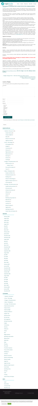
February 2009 (7, 264)
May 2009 (6, 258)
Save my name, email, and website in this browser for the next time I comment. (5, 110)
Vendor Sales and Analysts (10, 211)
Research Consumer (9, 138)
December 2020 (7, 235)
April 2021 (6, 228)
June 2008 (6, 279)
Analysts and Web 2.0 (10, 173)
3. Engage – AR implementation (10, 161)
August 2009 (6, 252)
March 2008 (6, 285)
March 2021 (6, 229)
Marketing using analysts (10, 197)
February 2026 (7, 216)
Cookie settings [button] (4, 403)
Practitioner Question (10, 174)
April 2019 (6, 243)
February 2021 (7, 231)
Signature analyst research (11, 180)
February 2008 (7, 287)
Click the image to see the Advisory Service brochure (19, 71)
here (8, 66)
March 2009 (6, 262)
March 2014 (6, 245)
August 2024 (6, 220)
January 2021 (6, 233)
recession (7, 203)
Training (7, 159)
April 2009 (6, 260)
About (18, 3)
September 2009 (7, 250)
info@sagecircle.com (19, 393)
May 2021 (6, 226)
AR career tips (8, 188)
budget (7, 146)
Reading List (8, 176)
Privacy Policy (7, 393)
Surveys (34, 3)
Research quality (9, 205)
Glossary (7, 150)
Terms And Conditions (7, 391)
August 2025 (6, 218)
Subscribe (30, 3)
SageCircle (7, 207)
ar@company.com (19, 34)
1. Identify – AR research (8, 131)
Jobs (6, 195)
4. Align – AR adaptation (8, 171)
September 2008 (7, 273)
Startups (7, 157)
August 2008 (6, 275)
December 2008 (7, 268)
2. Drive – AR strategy (8, 142)
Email (4, 101)
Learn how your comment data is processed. (26, 119)
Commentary (8, 148)
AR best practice (9, 163)
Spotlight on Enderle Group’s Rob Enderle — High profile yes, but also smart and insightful (27, 78)
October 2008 (6, 271)
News (7, 136)
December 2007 (7, 290)
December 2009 (7, 247)
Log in (5, 381)
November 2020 (7, 237)
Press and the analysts (10, 167)
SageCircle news (9, 140)
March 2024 (6, 222)
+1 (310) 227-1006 (30, 393)
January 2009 (6, 266)
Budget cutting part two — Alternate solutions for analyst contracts (16, 75)
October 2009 (6, 249)
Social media (8, 182)
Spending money (9, 209)
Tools (7, 169)
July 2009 (5, 254)
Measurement (8, 153)
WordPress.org (7, 387)
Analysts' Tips (9, 165)
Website (4, 103)
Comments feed (7, 385)
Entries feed (6, 383)
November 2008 (7, 270)
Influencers (8, 192)
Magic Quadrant (9, 152)
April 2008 (6, 283)
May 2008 (6, 281)
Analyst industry (9, 132)
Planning (7, 155)
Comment (4, 86)
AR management (9, 144)
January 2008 (6, 289)
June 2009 (6, 256)
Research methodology (10, 178)
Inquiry (7, 193)
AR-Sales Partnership (9, 190)
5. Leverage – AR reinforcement (10, 184)
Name (4, 99)
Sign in (36, 0)
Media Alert (8, 199)
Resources (26, 3)
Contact (21, 3)
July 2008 (5, 277)
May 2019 (6, 241)
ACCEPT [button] (9, 403)
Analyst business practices (10, 186)
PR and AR (7, 201)
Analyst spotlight (9, 134)
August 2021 (6, 224)
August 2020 (6, 239)
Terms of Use (7, 392)
